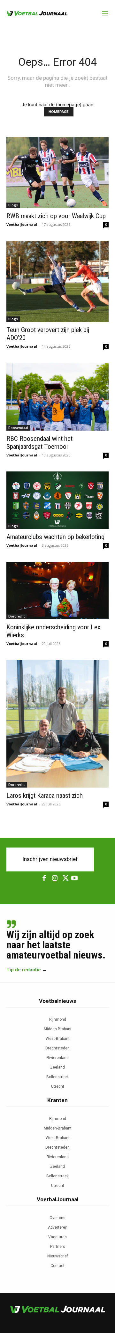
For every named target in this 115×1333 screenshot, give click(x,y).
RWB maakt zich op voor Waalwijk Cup (56, 216)
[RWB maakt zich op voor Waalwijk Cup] (57, 172)
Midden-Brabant (58, 1029)
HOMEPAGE (59, 111)
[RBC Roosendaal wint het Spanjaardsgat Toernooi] (57, 397)
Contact (57, 1265)
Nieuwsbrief (57, 1256)
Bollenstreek (57, 1077)
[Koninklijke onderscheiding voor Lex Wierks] (57, 590)
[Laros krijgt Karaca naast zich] (57, 724)
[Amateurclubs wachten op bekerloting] (57, 500)
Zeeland (57, 1067)
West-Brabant (58, 1038)
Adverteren (57, 1227)
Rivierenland (58, 1057)
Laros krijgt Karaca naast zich (44, 795)
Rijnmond (57, 1019)
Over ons (57, 1218)
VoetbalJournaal (21, 224)
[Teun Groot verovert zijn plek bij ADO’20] (57, 281)
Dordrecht (16, 616)
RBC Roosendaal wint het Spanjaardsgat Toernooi (39, 442)
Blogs (13, 205)
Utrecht (57, 1086)
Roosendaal (18, 428)
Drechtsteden (57, 1048)
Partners (57, 1246)
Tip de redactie (23, 970)
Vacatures (57, 1237)
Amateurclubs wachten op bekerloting (55, 537)
